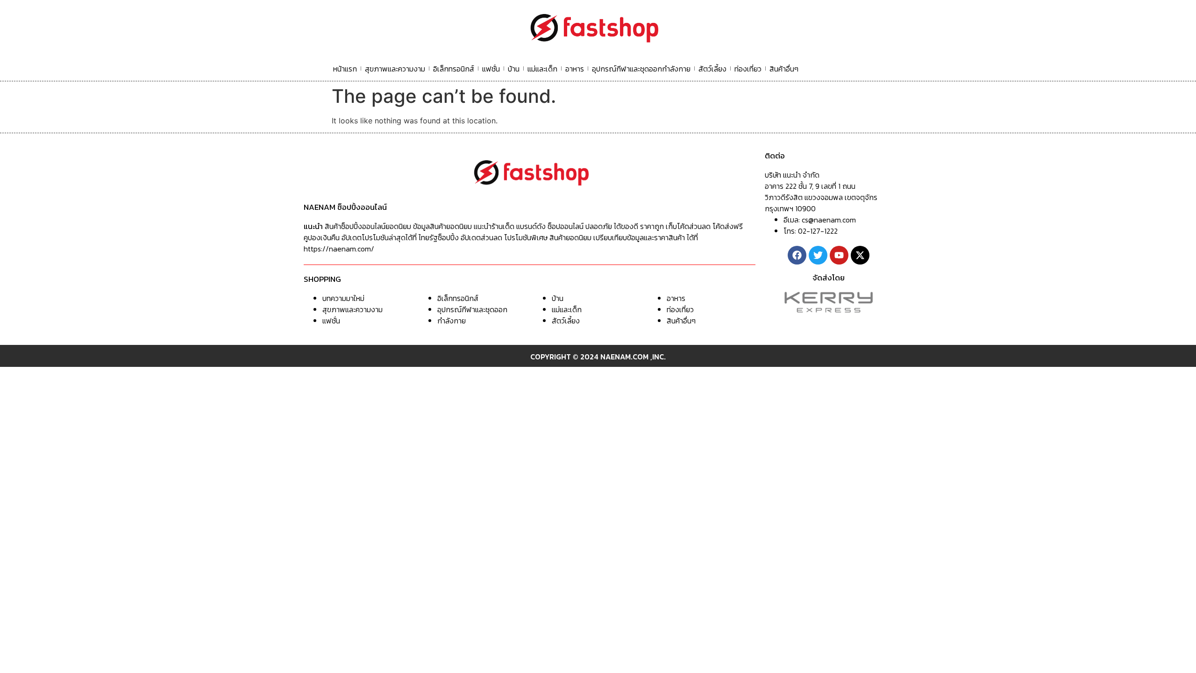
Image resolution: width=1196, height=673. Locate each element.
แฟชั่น (491, 68)
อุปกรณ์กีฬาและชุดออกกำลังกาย (641, 68)
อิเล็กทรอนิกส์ (453, 68)
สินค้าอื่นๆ (783, 68)
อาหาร (574, 68)
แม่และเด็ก (542, 68)
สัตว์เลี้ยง (712, 68)
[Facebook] (797, 255)
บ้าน (514, 68)
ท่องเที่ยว (748, 68)
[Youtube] (839, 255)
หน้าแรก (345, 68)
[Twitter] (818, 255)
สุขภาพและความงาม (395, 68)
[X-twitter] (860, 255)
